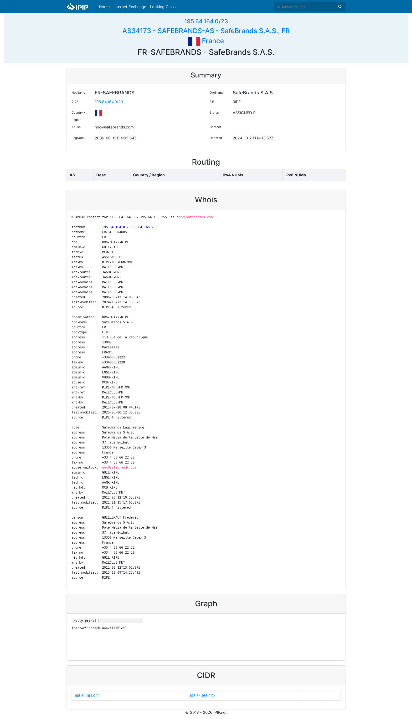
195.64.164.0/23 (206, 21)
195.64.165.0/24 (203, 696)
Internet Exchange (129, 6)
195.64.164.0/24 (87, 696)
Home (104, 6)
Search (340, 6)
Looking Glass (162, 6)
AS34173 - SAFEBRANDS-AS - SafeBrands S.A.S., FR (206, 31)
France (212, 41)
